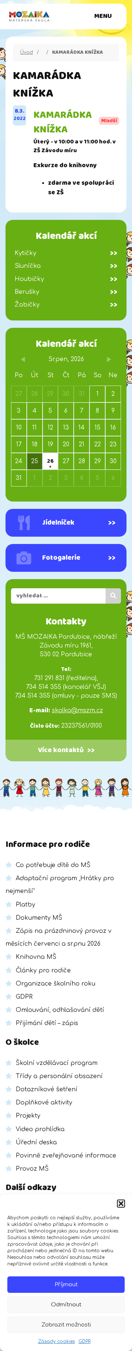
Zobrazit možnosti (66, 1325)
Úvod (26, 52)
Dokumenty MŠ (39, 918)
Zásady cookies (56, 1341)
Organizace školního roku (55, 983)
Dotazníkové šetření (46, 1089)
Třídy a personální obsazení (59, 1076)
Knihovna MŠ (36, 957)
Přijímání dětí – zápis (47, 1023)
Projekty (28, 1115)
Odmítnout (66, 1305)
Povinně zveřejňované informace (66, 1155)
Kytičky (66, 253)
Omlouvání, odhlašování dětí (60, 1010)
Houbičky (66, 279)
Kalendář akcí (66, 344)
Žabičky (66, 304)
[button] (121, 1203)
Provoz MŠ (32, 1169)
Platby (25, 904)
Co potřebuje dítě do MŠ (53, 865)
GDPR (84, 1341)
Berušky (66, 291)
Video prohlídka (40, 1129)
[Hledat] (113, 596)
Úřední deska (36, 1142)
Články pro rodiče (43, 970)
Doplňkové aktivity (44, 1102)
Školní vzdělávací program (57, 1063)
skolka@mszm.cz (77, 710)
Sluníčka (66, 265)
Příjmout (66, 1284)
